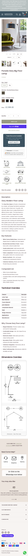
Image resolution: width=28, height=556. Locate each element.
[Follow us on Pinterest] (8, 532)
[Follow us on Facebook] (3, 532)
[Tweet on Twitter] (22, 190)
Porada (4, 77)
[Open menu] (2, 14)
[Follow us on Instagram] (6, 532)
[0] (24, 13)
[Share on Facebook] (16, 190)
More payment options (14, 130)
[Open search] (17, 14)
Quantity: (4, 115)
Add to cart (14, 121)
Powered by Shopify (6, 552)
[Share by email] (25, 190)
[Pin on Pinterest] (19, 190)
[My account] (20, 14)
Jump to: (9, 57)
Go (19, 57)
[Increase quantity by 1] (18, 115)
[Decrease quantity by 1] (8, 115)
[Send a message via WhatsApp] (24, 552)
